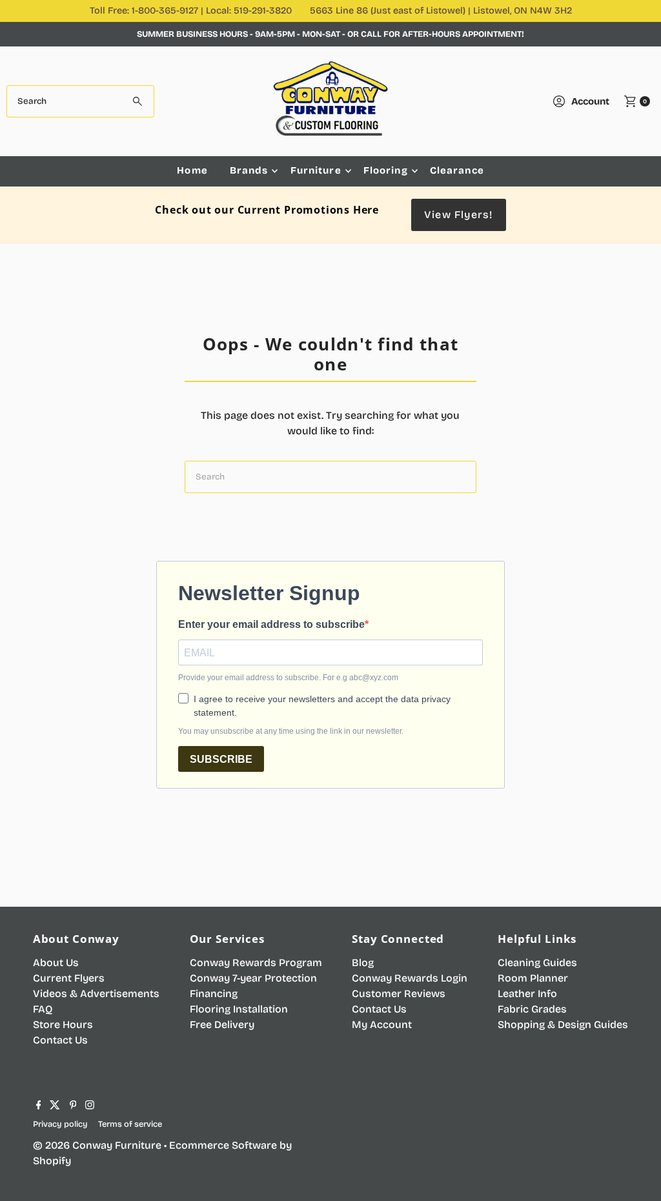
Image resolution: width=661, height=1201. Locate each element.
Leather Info (527, 993)
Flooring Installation (239, 1009)
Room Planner (533, 978)
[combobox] (80, 101)
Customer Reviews (398, 993)
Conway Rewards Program (256, 962)
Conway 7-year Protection (253, 978)
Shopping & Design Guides (563, 1024)
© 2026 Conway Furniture (97, 1145)
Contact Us (60, 1040)
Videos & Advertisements (96, 993)
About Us (56, 962)
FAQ (42, 1009)
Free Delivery (222, 1024)
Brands (249, 170)
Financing (214, 993)
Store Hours (63, 1024)
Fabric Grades (532, 1009)
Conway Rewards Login (409, 978)
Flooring (385, 170)
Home (192, 170)
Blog (363, 962)
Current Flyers (69, 978)
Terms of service (130, 1124)
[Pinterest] (73, 1106)
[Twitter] (55, 1106)
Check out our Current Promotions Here (267, 210)
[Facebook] (38, 1106)
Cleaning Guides (537, 962)
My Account (382, 1024)
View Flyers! (458, 214)
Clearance (457, 170)
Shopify (52, 1161)
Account (590, 101)
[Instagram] (89, 1106)
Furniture (315, 170)
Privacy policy (60, 1124)
